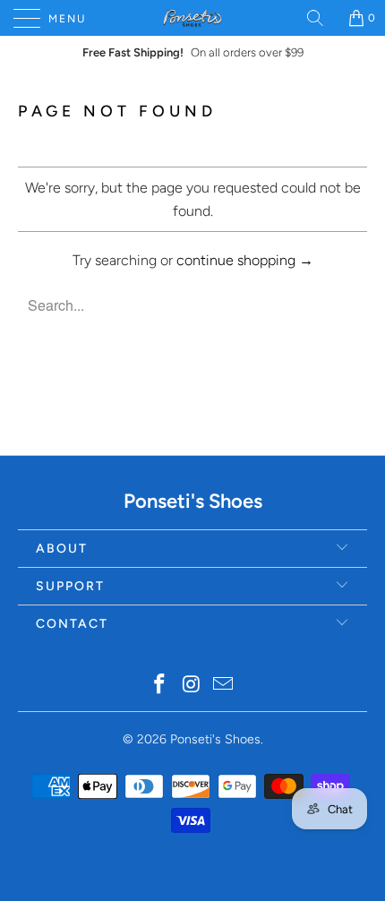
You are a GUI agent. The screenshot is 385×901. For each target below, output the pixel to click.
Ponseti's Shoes (215, 739)
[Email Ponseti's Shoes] (223, 685)
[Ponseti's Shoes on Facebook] (159, 685)
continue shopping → (244, 260)
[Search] (321, 18)
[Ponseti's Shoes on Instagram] (191, 685)
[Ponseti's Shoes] (193, 18)
